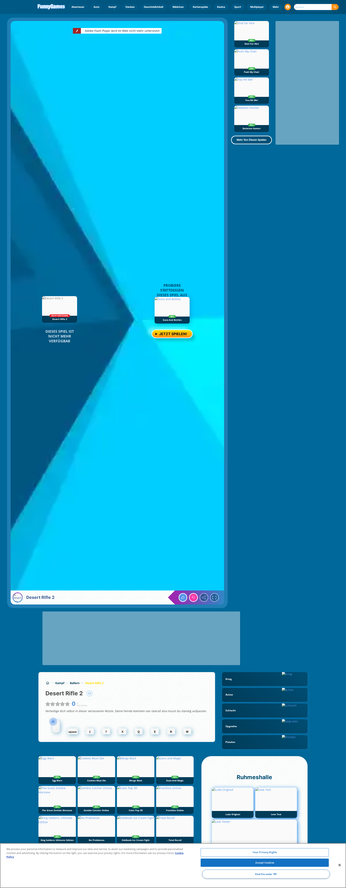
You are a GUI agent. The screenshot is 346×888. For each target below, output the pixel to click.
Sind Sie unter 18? (266, 874)
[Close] (339, 865)
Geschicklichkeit (153, 6)
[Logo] (51, 7)
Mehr (276, 6)
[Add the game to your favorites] (89, 693)
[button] (288, 7)
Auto (97, 6)
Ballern (74, 683)
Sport (237, 6)
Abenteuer (77, 6)
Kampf (112, 6)
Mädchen (178, 6)
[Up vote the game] (183, 597)
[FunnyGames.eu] (47, 683)
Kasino (221, 6)
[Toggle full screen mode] (214, 597)
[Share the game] (204, 597)
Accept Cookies (264, 862)
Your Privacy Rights (264, 852)
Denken (130, 6)
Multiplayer (257, 6)
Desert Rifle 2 (94, 683)
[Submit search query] (335, 7)
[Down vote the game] (193, 597)
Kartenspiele (200, 6)
